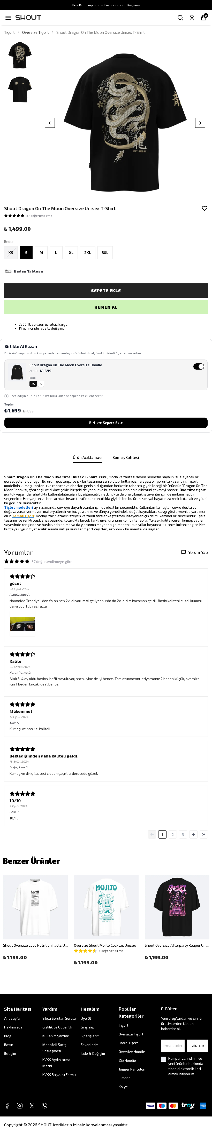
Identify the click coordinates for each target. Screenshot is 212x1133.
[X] (32, 1106)
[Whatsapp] (44, 1106)
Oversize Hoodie (132, 1051)
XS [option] (33, 383)
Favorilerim (90, 1044)
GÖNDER (197, 1046)
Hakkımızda (13, 1027)
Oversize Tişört (35, 32)
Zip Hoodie (127, 1060)
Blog (7, 1036)
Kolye (123, 1086)
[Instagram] (20, 1106)
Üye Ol (86, 1018)
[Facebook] (7, 1106)
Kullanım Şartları (55, 1036)
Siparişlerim (90, 1036)
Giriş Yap (87, 1027)
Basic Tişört (128, 1043)
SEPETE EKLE (106, 290)
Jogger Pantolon (132, 1069)
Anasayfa (12, 1018)
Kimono (125, 1078)
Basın (8, 1044)
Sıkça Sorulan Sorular (59, 1018)
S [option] (41, 383)
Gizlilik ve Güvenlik (57, 1027)
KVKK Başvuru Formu (59, 1074)
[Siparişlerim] (192, 17)
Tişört (9, 32)
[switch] (106, 375)
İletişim (10, 1053)
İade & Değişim (93, 1053)
